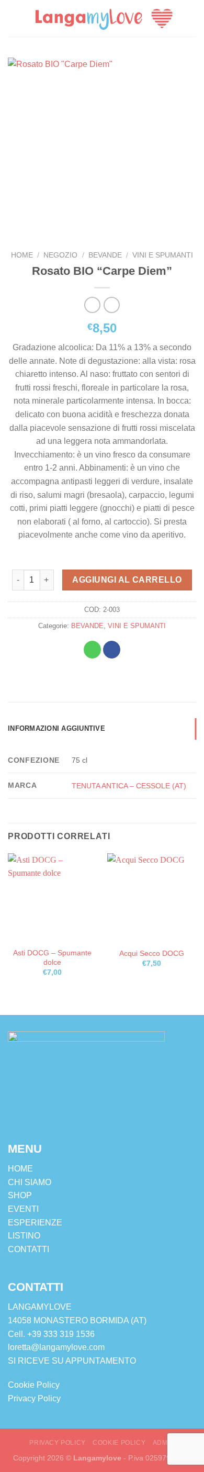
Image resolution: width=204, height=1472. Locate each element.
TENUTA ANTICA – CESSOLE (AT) (129, 786)
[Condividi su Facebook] (111, 650)
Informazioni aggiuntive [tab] (56, 728)
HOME (20, 1168)
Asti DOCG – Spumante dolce (52, 957)
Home (22, 255)
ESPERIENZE (35, 1222)
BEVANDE (105, 255)
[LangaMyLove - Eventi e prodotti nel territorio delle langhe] (104, 18)
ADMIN (164, 1442)
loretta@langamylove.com (56, 1347)
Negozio (60, 255)
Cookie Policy (34, 1384)
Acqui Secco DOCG (151, 953)
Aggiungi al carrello (127, 579)
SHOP (20, 1195)
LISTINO (24, 1235)
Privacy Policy (34, 1398)
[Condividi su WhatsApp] (92, 650)
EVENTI (23, 1209)
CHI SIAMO (29, 1182)
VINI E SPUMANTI (162, 255)
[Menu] (14, 18)
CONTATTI (28, 1249)
